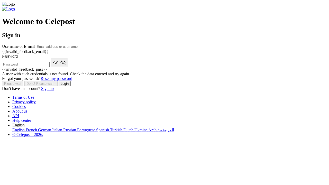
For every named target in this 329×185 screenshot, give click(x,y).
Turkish (116, 130)
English (19, 130)
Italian (57, 130)
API (15, 116)
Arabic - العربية (161, 130)
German (45, 130)
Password (10, 56)
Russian (70, 130)
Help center (21, 120)
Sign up (47, 88)
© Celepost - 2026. (27, 134)
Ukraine (141, 130)
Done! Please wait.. (41, 84)
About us (19, 111)
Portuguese (86, 130)
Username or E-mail (19, 46)
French (32, 130)
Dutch (128, 130)
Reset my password (56, 78)
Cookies (19, 106)
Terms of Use (23, 97)
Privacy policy (24, 102)
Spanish (103, 130)
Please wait (12, 84)
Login (65, 84)
